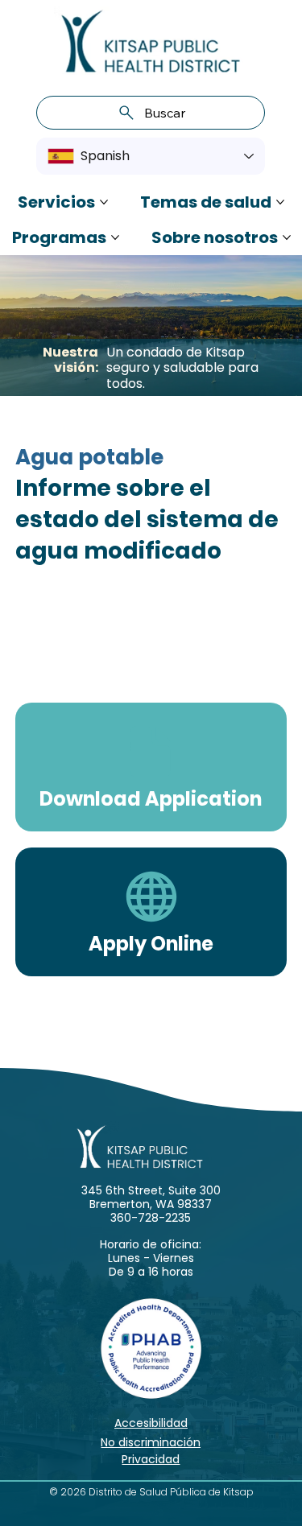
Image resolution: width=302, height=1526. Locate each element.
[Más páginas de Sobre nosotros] (287, 237)
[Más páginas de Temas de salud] (280, 202)
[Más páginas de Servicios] (104, 202)
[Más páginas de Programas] (115, 237)
